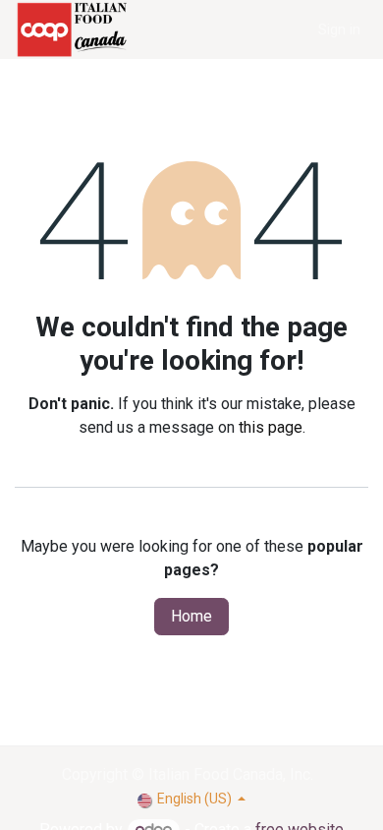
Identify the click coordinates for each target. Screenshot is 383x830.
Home (191, 616)
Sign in (339, 29)
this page (270, 427)
